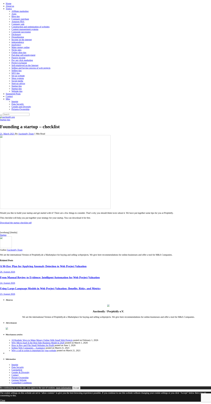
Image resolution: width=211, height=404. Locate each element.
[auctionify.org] (7, 117)
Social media (17, 81)
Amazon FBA (17, 21)
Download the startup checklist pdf (16, 222)
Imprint (14, 101)
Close (2, 400)
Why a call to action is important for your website (33, 350)
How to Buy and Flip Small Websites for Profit (32, 345)
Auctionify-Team (26, 134)
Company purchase (20, 19)
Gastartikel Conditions (21, 383)
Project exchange (19, 63)
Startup (3, 235)
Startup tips (16, 86)
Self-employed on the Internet (24, 65)
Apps (13, 14)
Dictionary (16, 34)
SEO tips (15, 73)
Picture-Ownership (20, 377)
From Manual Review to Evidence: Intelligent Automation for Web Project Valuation (50, 277)
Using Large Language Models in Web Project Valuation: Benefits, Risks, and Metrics (50, 288)
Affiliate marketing (20, 11)
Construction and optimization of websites (30, 27)
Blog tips (15, 16)
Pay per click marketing (22, 60)
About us (10, 6)
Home (8, 3)
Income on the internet (21, 39)
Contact (9, 96)
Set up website (18, 75)
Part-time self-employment (23, 55)
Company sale (17, 24)
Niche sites (16, 50)
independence (17, 42)
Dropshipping (17, 37)
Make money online (20, 47)
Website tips (16, 91)
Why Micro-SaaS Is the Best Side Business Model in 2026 (37, 343)
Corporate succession (21, 32)
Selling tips (16, 70)
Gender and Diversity (21, 106)
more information (64, 388)
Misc (8, 99)
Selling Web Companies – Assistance (28, 348)
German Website (19, 380)
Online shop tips (18, 52)
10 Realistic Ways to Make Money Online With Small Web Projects (42, 340)
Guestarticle (16, 370)
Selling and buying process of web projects (30, 68)
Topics (9, 8)
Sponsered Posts (13, 94)
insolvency (16, 45)
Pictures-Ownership (20, 109)
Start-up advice (18, 83)
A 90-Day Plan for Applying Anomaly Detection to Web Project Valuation (43, 266)
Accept (76, 388)
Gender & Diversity (20, 372)
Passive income (18, 57)
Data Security (17, 104)
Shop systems (17, 78)
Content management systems (24, 29)
